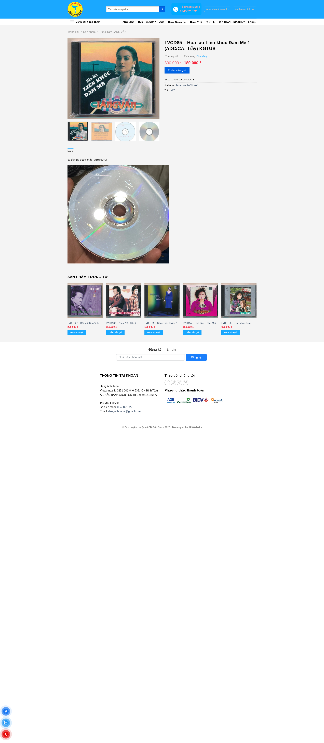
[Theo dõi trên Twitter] (185, 382)
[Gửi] (162, 9)
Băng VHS (196, 22)
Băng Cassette (177, 22)
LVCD (172, 90)
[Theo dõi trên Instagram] (173, 382)
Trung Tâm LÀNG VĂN (113, 32)
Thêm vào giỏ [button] (77, 332)
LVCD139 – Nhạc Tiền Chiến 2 (160, 323)
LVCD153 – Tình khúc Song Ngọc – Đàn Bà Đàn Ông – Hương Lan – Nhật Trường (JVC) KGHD (236, 323)
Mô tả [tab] (70, 151)
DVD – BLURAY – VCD (151, 22)
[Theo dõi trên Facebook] (167, 382)
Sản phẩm (89, 32)
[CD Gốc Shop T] (84, 9)
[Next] (153, 78)
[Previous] (74, 78)
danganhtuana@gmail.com (124, 411)
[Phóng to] (72, 115)
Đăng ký (196, 357)
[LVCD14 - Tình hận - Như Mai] (200, 300)
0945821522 (124, 407)
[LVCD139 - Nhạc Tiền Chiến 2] (162, 300)
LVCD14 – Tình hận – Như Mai (199, 323)
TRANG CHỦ (126, 22)
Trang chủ (73, 32)
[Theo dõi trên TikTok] (179, 382)
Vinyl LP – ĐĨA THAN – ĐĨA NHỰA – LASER (231, 22)
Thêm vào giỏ (177, 70)
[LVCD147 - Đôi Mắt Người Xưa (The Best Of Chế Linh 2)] (85, 300)
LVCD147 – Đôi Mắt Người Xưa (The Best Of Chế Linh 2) (84, 323)
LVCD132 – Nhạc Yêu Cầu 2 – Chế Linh (122, 323)
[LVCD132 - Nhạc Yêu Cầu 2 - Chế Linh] (123, 300)
